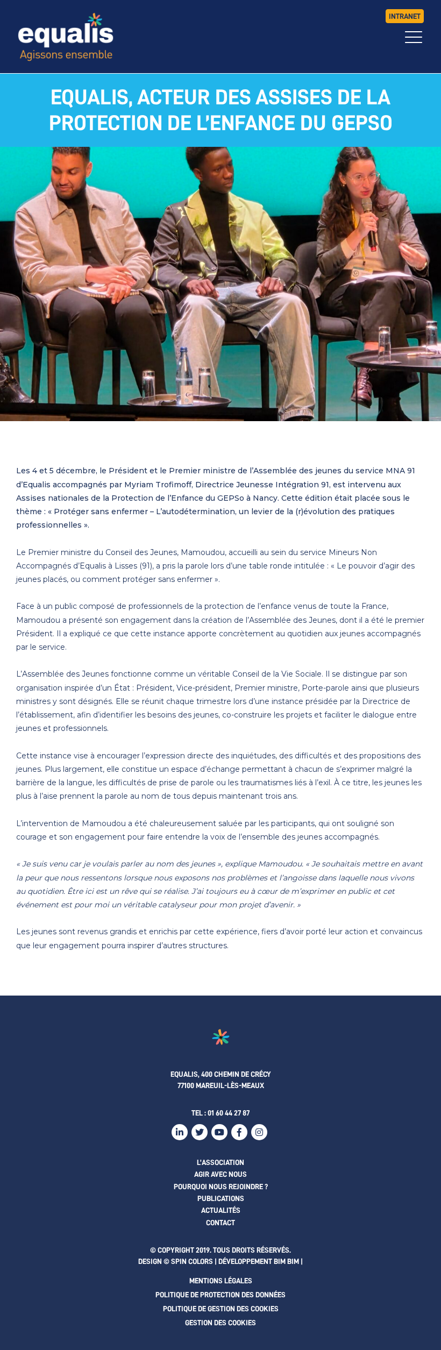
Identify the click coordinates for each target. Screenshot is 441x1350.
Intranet (405, 16)
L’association (220, 1162)
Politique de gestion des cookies (221, 1308)
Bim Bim (286, 1261)
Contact (220, 1222)
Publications (220, 1198)
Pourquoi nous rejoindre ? (221, 1186)
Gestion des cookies (220, 1322)
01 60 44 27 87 (229, 1113)
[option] (220, 284)
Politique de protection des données (220, 1294)
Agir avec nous (220, 1174)
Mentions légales (220, 1280)
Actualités (220, 1210)
